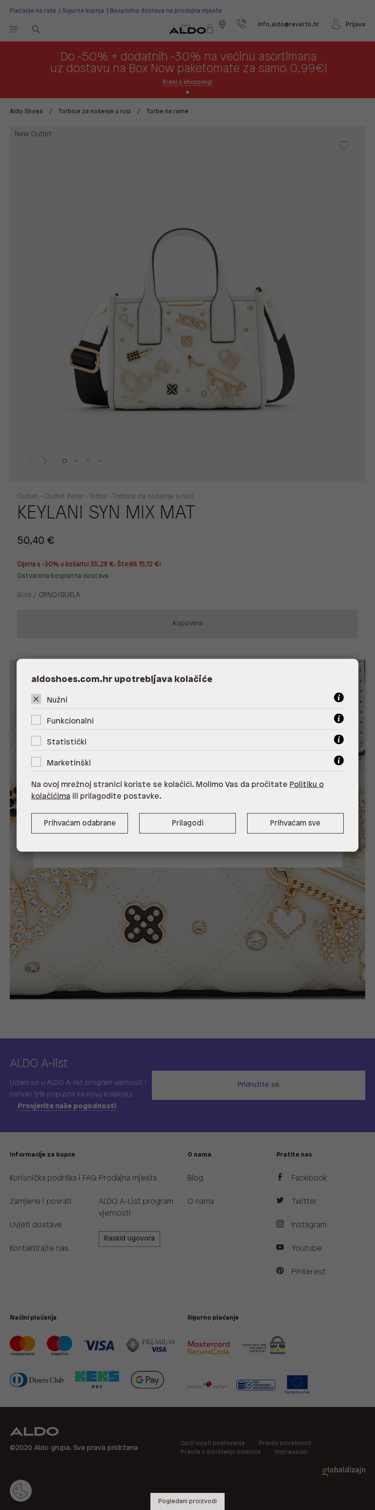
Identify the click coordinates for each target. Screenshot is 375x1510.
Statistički (66, 742)
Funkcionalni (70, 721)
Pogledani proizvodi (187, 1501)
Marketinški (69, 763)
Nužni (57, 700)
